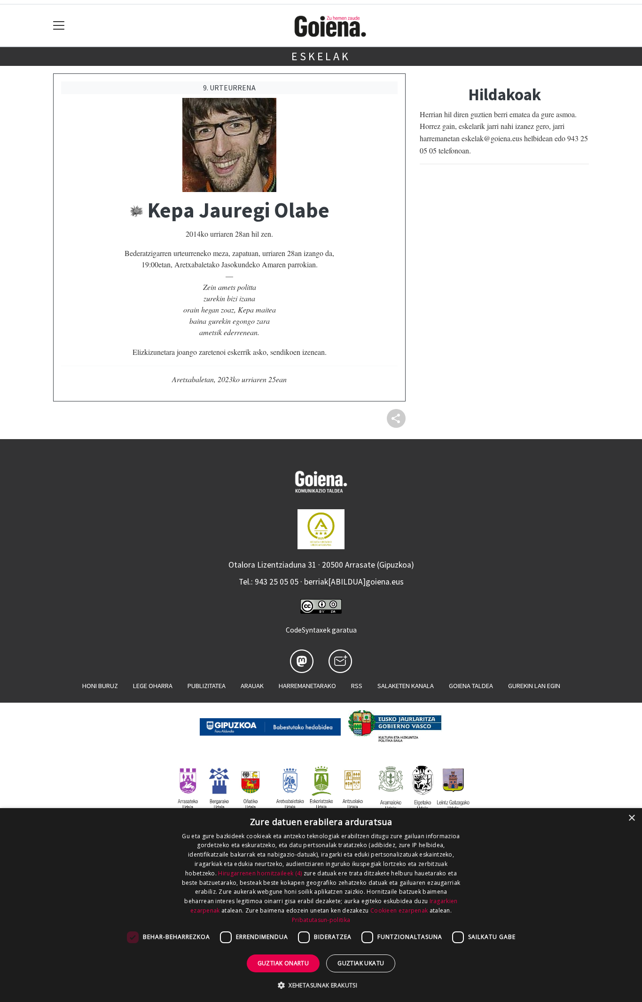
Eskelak (321, 56)
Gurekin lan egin (534, 685)
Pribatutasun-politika (321, 920)
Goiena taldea (471, 685)
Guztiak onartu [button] (283, 963)
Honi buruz (100, 685)
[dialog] (321, 905)
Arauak (252, 685)
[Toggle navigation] (59, 25)
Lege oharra (152, 685)
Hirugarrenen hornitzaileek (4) (260, 873)
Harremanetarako (307, 685)
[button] (321, 985)
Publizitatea (207, 685)
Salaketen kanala (405, 685)
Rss (356, 685)
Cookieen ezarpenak (399, 910)
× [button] (631, 818)
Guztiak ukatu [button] (360, 963)
